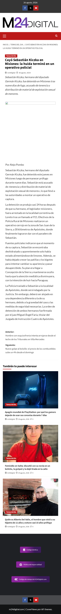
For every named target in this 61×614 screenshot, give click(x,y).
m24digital (11, 73)
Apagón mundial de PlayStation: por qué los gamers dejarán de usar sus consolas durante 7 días (30, 414)
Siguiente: (30, 349)
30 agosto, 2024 (25, 73)
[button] (6, 35)
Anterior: (30, 335)
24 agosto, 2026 (23, 419)
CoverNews (31, 609)
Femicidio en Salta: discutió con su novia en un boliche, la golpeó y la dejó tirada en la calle (27, 467)
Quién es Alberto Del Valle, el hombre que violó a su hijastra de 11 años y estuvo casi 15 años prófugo (30, 521)
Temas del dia (11, 56)
